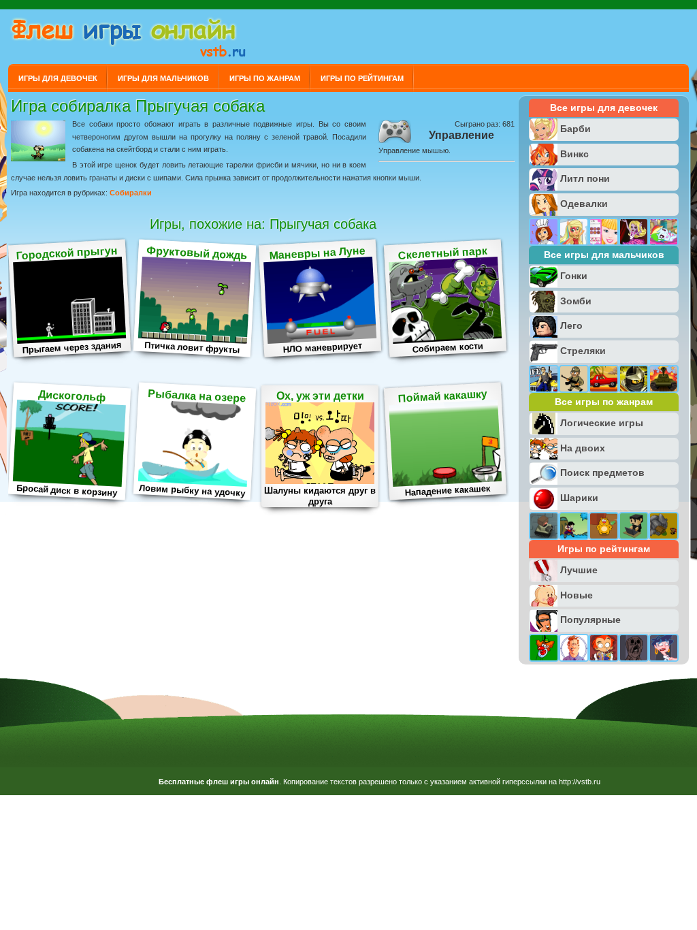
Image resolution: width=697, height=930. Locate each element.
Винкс (574, 153)
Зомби (575, 300)
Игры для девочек (57, 78)
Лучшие (579, 569)
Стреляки (583, 350)
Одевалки (584, 203)
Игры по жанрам (264, 78)
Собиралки (131, 193)
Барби (575, 128)
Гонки (573, 275)
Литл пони (585, 178)
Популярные (590, 619)
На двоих (582, 448)
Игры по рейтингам (362, 78)
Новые (576, 595)
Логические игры (601, 422)
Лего (571, 325)
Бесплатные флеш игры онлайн (219, 781)
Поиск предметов (602, 472)
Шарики (579, 497)
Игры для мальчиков (163, 78)
